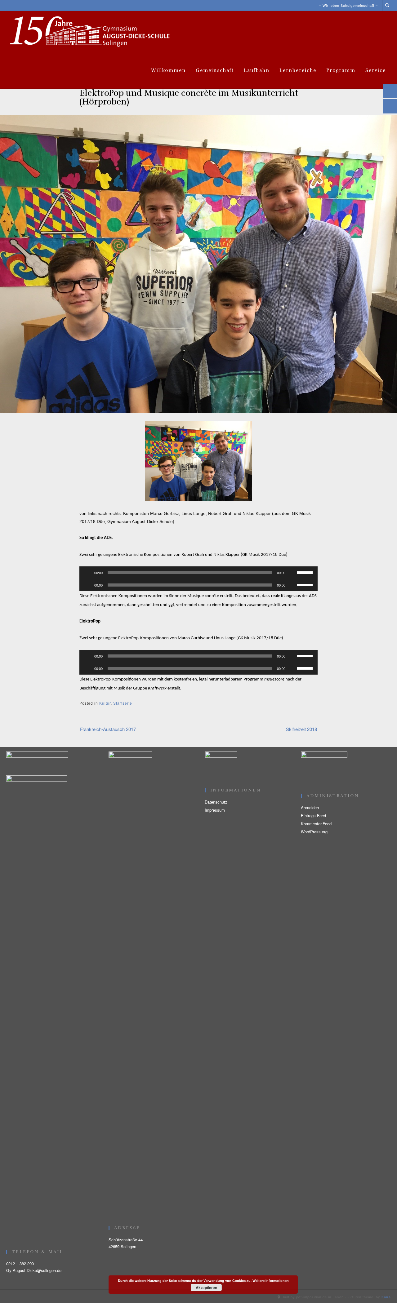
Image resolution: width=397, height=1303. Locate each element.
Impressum (215, 810)
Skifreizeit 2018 (301, 729)
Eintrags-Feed (313, 815)
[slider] (305, 572)
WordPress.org (314, 832)
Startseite (122, 703)
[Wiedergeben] (87, 573)
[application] (198, 572)
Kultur (105, 703)
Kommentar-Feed (316, 824)
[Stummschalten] (292, 573)
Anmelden (310, 807)
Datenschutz (216, 802)
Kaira (386, 1296)
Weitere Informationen (270, 1280)
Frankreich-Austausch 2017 (108, 729)
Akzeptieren (206, 1287)
